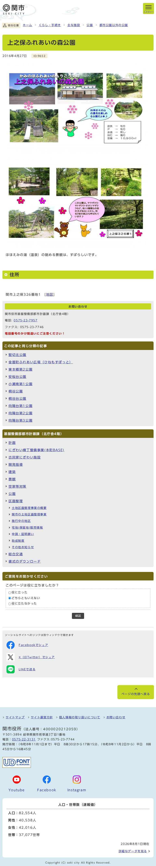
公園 (90, 25)
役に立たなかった (24, 603)
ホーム (27, 25)
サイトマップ (15, 717)
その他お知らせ (23, 547)
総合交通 (16, 554)
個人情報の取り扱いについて (79, 717)
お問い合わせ (116, 717)
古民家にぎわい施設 (25, 457)
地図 (49, 294)
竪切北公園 (17, 354)
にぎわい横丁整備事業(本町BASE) (36, 450)
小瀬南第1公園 (20, 384)
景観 (12, 479)
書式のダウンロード (25, 561)
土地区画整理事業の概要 (29, 508)
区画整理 (16, 501)
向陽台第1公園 (20, 405)
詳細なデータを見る (133, 851)
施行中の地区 (21, 520)
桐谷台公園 (17, 398)
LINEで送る (27, 669)
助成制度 (18, 540)
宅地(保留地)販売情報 (27, 527)
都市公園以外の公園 (114, 25)
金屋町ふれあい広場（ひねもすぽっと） (41, 362)
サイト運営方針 (42, 717)
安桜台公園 (17, 376)
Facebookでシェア (33, 645)
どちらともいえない (26, 598)
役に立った (19, 592)
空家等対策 (17, 486)
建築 (12, 472)
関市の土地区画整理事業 (29, 514)
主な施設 (73, 25)
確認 (78, 615)
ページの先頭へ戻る (135, 694)
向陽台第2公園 (20, 413)
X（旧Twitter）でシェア (37, 657)
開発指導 (16, 464)
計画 (12, 442)
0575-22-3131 (24, 739)
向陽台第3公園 (20, 420)
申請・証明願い (23, 534)
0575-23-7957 (25, 320)
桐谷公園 (16, 391)
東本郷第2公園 (20, 369)
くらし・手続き (50, 25)
